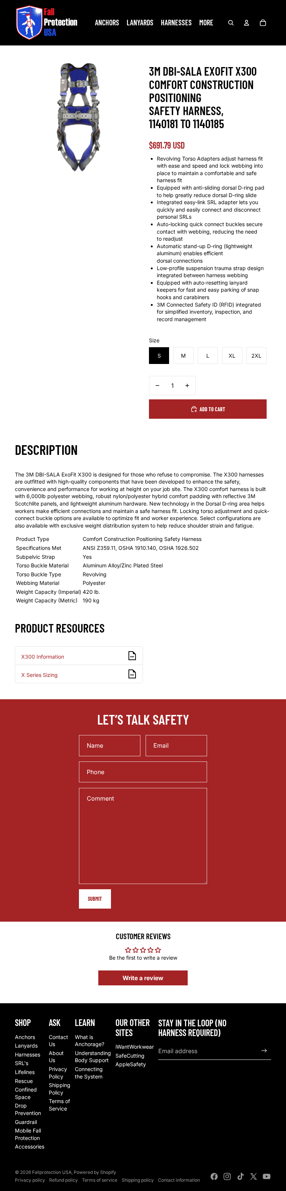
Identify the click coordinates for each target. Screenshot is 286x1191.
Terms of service (99, 1180)
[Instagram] (227, 1176)
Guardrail (26, 1122)
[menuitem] (206, 22)
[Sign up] (264, 1051)
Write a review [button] (143, 978)
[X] (253, 1176)
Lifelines (25, 1072)
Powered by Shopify (95, 1172)
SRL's (21, 1063)
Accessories (29, 1146)
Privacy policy (30, 1180)
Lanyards (26, 1045)
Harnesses (27, 1054)
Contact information (179, 1180)
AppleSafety (130, 1064)
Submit (95, 899)
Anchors (25, 1037)
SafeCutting (129, 1055)
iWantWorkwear (134, 1046)
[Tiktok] (240, 1176)
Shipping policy (138, 1180)
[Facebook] (214, 1176)
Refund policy (63, 1180)
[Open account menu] (246, 23)
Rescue (24, 1081)
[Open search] (231, 23)
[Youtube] (266, 1176)
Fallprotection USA (52, 1172)
